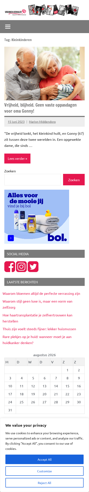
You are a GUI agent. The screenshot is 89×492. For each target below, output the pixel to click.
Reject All (44, 483)
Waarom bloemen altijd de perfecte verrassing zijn (41, 293)
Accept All (45, 459)
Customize (44, 471)
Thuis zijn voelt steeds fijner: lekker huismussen (39, 329)
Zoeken (10, 171)
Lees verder (16, 158)
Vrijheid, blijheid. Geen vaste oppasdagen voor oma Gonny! (40, 108)
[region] (44, 455)
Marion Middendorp (42, 121)
